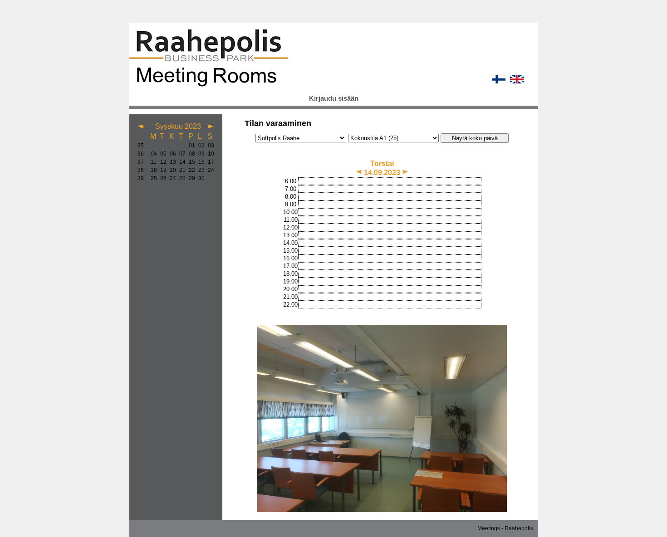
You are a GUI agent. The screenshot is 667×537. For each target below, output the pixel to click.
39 (140, 178)
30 (199, 178)
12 (161, 162)
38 (140, 170)
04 (152, 153)
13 (171, 162)
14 (180, 162)
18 (152, 170)
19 (161, 170)
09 (199, 153)
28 (180, 178)
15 (190, 162)
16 (199, 162)
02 (199, 145)
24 (209, 170)
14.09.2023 (383, 172)
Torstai (382, 163)
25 (152, 178)
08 (190, 153)
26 (161, 178)
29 (190, 178)
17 (209, 162)
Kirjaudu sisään (333, 98)
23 (199, 170)
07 (180, 153)
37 (140, 162)
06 (171, 153)
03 (209, 145)
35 (140, 145)
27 (171, 178)
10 (209, 153)
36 (140, 154)
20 (171, 170)
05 (161, 153)
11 (152, 162)
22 (190, 170)
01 (190, 145)
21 (180, 170)
